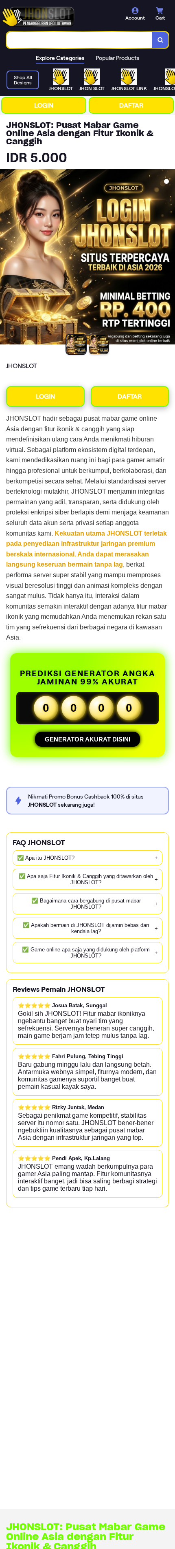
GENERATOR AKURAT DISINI (87, 739)
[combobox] (80, 40)
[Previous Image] (6, 258)
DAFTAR (131, 105)
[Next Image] (168, 258)
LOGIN (43, 105)
